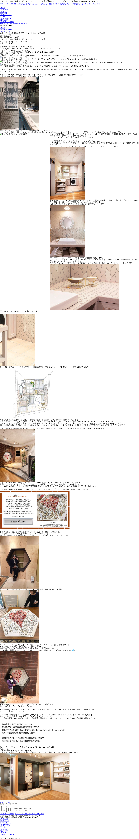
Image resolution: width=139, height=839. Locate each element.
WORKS (3, 16)
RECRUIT (4, 20)
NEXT (10, 802)
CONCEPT (4, 9)
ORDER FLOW (6, 15)
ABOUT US (4, 11)
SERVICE (3, 13)
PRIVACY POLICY (7, 835)
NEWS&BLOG (5, 829)
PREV (2, 802)
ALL (6, 802)
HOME (2, 8)
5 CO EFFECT (5, 824)
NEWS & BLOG (6, 18)
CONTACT (4, 833)
